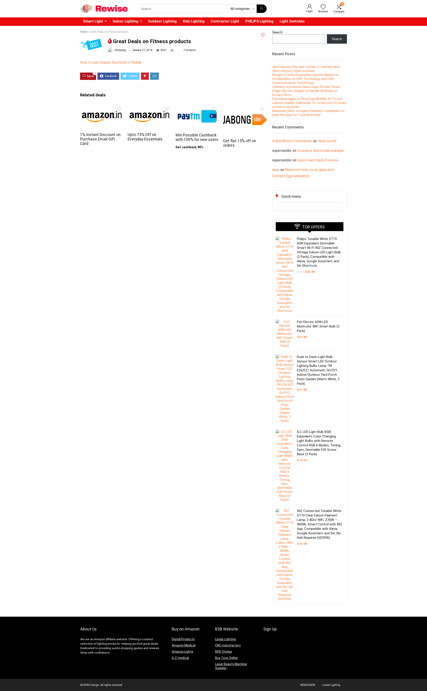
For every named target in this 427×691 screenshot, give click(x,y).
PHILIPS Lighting (259, 21)
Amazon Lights (182, 651)
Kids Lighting (194, 21)
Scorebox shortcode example (320, 150)
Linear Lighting (225, 639)
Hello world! (327, 141)
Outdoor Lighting (162, 21)
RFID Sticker (223, 651)
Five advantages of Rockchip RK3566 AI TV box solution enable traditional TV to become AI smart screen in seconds (309, 103)
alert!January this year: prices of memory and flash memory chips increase (305, 69)
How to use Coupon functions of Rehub (111, 62)
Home (83, 31)
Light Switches (292, 21)
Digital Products (183, 639)
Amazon (190, 50)
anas (275, 170)
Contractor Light (225, 21)
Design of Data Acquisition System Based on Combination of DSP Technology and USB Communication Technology (305, 79)
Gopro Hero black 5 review (317, 160)
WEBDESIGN (307, 685)
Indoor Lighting (125, 21)
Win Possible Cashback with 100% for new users (196, 137)
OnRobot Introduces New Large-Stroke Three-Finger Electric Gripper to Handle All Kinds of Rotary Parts (306, 91)
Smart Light (93, 21)
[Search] (262, 8)
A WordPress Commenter (292, 141)
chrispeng (120, 50)
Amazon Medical (183, 645)
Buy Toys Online (226, 658)
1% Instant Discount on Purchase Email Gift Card (100, 139)
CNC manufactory (228, 645)
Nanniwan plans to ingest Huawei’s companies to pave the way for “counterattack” (308, 113)
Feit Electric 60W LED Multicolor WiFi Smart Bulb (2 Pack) (318, 326)
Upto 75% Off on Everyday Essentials (145, 136)
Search (277, 32)
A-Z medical (180, 658)
